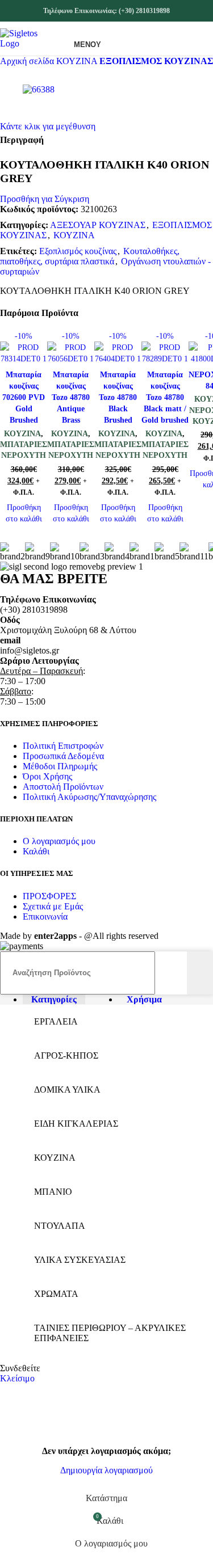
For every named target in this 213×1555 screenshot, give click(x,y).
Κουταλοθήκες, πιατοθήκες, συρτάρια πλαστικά (89, 256)
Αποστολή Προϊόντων (63, 786)
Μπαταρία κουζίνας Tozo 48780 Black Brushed (118, 397)
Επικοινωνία (45, 916)
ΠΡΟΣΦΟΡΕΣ (49, 896)
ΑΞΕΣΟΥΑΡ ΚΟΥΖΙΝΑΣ (97, 225)
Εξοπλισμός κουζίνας (77, 251)
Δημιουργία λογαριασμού (106, 1470)
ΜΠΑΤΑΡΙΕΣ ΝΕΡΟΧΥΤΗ (23, 450)
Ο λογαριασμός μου (59, 841)
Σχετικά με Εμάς (53, 906)
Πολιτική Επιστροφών (63, 746)
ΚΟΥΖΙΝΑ (77, 61)
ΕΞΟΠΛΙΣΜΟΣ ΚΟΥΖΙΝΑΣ (156, 61)
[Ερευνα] (200, 972)
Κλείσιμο (17, 1378)
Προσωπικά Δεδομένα (63, 756)
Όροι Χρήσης (47, 776)
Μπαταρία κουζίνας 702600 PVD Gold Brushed (23, 397)
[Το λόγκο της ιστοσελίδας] (29, 43)
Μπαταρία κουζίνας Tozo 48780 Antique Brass (71, 397)
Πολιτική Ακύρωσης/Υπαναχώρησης (89, 797)
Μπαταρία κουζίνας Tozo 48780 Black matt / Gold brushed (165, 397)
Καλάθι (36, 851)
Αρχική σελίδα (28, 61)
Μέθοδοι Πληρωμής (60, 766)
